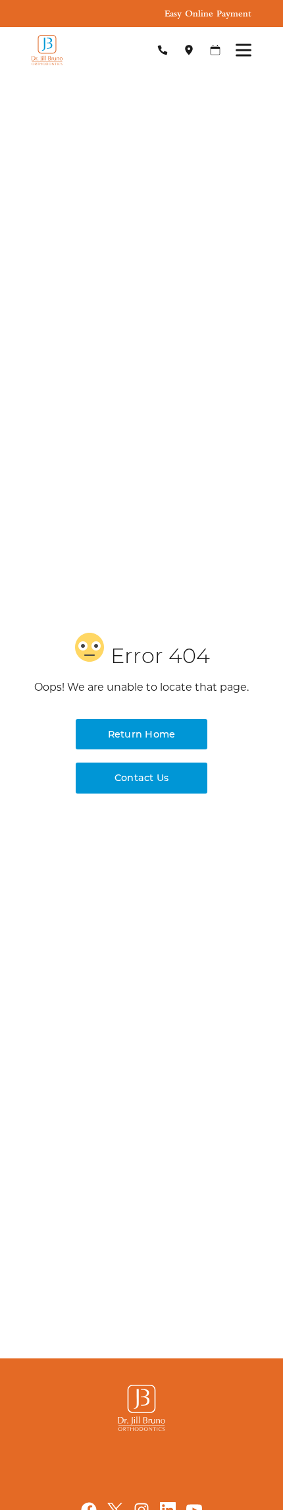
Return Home (142, 734)
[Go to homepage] (83, 50)
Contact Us (141, 777)
